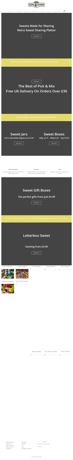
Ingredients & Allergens (26, 448)
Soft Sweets (37, 266)
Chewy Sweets (22, 266)
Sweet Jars (26, 11)
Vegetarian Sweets (7, 281)
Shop (23, 447)
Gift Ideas (42, 11)
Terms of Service (40, 444)
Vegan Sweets (36, 351)
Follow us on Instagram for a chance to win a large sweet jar (34, 62)
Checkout (23, 443)
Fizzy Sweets (51, 266)
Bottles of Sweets (57, 11)
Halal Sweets (65, 351)
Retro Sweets (7, 266)
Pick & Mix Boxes (19, 11)
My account (24, 442)
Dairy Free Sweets (22, 281)
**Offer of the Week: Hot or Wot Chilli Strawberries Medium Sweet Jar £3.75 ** (36, 218)
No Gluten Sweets (51, 351)
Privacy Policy (46, 444)
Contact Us (39, 446)
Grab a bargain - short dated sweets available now (36, 117)
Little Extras (48, 11)
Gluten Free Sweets (10, 445)
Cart (22, 445)
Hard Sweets (65, 266)
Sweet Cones (10, 11)
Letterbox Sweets (34, 11)
